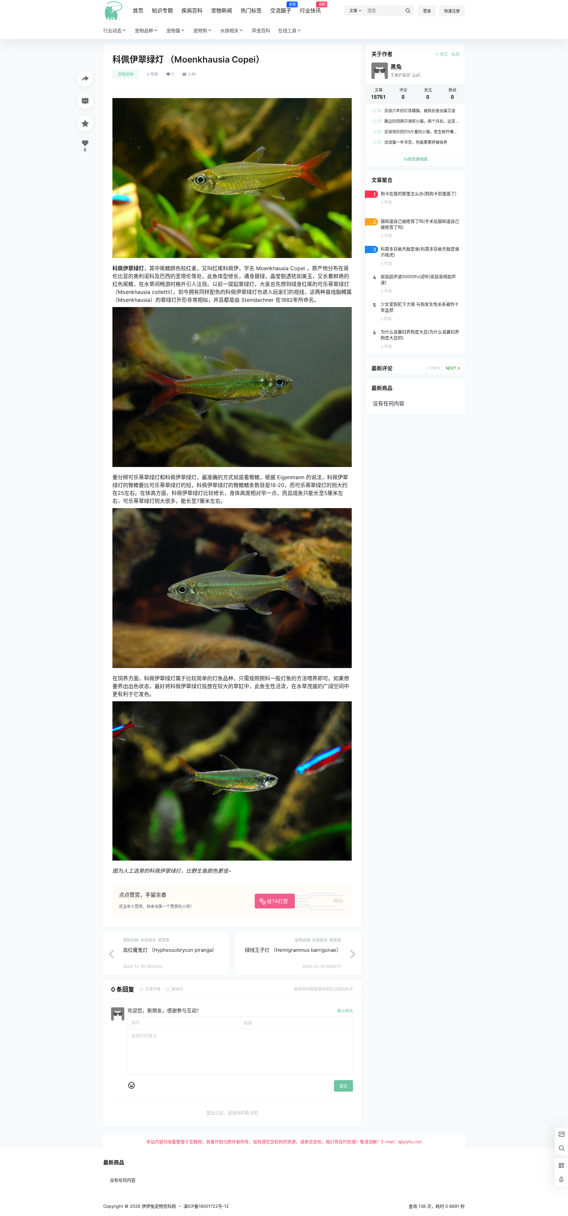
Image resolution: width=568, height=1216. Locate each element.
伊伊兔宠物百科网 (158, 1206)
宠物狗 (200, 30)
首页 (138, 10)
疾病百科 (191, 10)
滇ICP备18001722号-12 (206, 1206)
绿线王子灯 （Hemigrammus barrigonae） (293, 950)
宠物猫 (173, 30)
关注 (444, 54)
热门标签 (251, 10)
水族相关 (229, 30)
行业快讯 (310, 8)
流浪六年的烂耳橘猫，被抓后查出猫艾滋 (413, 110)
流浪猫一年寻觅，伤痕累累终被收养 (409, 142)
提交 (343, 1086)
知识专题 (162, 10)
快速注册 (452, 11)
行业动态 (112, 30)
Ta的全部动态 (415, 159)
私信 (456, 54)
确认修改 (345, 1010)
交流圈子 (280, 8)
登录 (427, 11)
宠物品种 (144, 30)
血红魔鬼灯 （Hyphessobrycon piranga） (170, 950)
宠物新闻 (221, 10)
